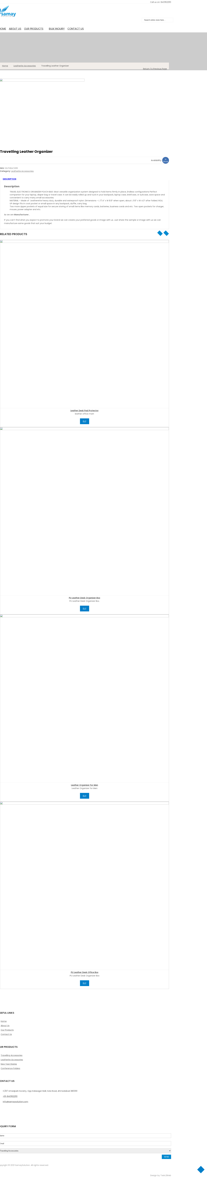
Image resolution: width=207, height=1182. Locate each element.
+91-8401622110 (10, 1096)
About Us (15, 28)
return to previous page (155, 68)
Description (9, 179)
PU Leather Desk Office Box (84, 972)
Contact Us (75, 28)
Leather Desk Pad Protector (84, 410)
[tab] (84, 179)
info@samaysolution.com (15, 1101)
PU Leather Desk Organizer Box (84, 597)
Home (5, 65)
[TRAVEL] (84, 107)
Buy (84, 421)
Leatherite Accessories (25, 65)
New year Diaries (9, 1064)
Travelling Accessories (11, 1055)
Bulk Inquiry (57, 28)
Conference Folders (10, 1068)
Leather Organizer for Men (84, 785)
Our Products (33, 28)
